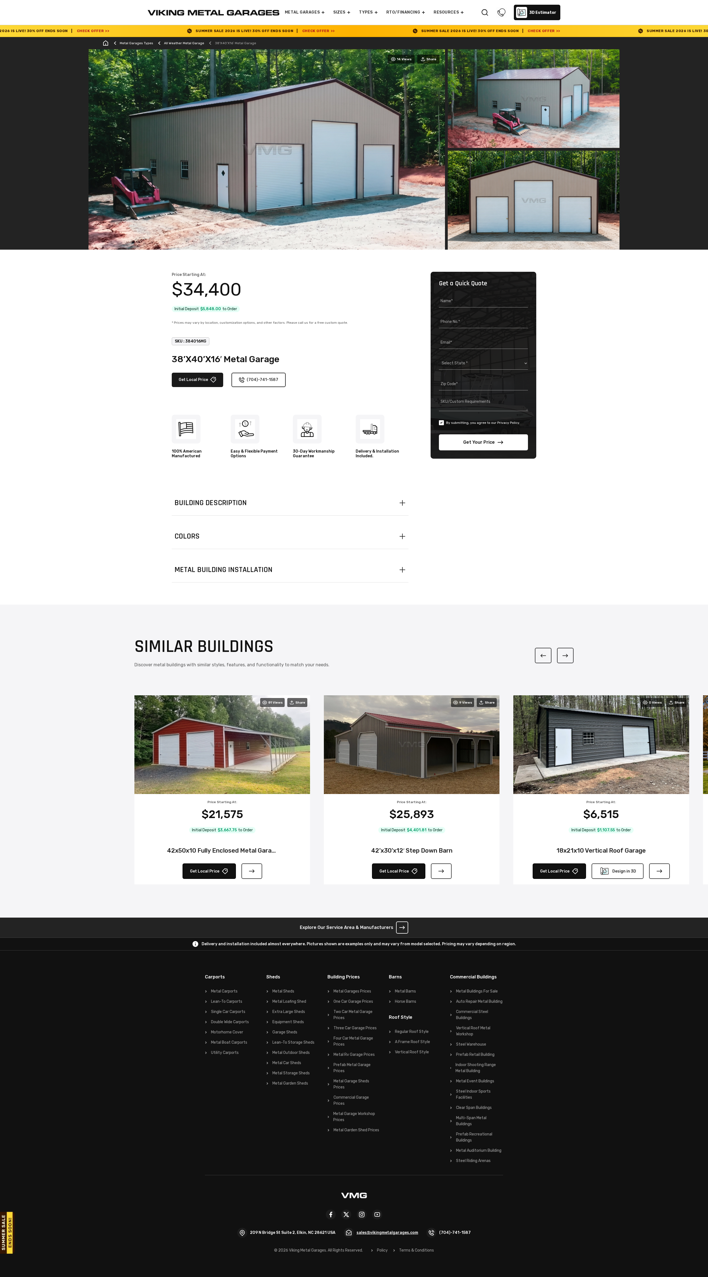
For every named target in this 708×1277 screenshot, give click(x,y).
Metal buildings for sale (477, 991)
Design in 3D (624, 871)
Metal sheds (283, 991)
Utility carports (225, 1052)
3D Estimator (542, 12)
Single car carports (228, 1011)
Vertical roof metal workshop (473, 1031)
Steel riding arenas (473, 1160)
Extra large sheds (288, 1011)
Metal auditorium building (478, 1150)
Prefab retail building (475, 1054)
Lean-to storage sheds (293, 1042)
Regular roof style (412, 1031)
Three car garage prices (355, 1028)
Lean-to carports (226, 1001)
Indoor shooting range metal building (475, 1067)
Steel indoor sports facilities (473, 1094)
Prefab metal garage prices (352, 1067)
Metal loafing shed (289, 1001)
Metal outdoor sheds (291, 1052)
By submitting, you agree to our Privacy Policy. (483, 423)
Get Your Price (479, 442)
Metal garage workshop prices (354, 1116)
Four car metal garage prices (353, 1041)
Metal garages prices (352, 991)
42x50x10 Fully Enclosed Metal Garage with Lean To (222, 850)
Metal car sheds (286, 1063)
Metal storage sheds (291, 1073)
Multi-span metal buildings (471, 1121)
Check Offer (176, 31)
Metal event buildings (475, 1081)
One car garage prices (353, 1001)
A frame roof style (412, 1042)
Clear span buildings (474, 1107)
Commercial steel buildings (472, 1014)
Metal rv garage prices (354, 1054)
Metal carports (224, 991)
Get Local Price (193, 379)
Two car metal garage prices (353, 1014)
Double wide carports (230, 1022)
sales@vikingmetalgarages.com (387, 1232)
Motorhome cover (227, 1032)
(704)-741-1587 (262, 379)
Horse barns (405, 1001)
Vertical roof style (412, 1052)
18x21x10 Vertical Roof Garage (601, 850)
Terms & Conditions (416, 1250)
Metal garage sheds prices (351, 1084)
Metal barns (405, 991)
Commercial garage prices (351, 1100)
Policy (382, 1250)
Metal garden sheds (290, 1083)
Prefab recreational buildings (474, 1137)
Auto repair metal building (479, 1001)
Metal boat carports (229, 1042)
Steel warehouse (471, 1044)
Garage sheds (284, 1032)
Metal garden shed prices (356, 1130)
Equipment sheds (288, 1022)
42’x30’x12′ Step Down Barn (411, 850)
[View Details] (251, 871)
